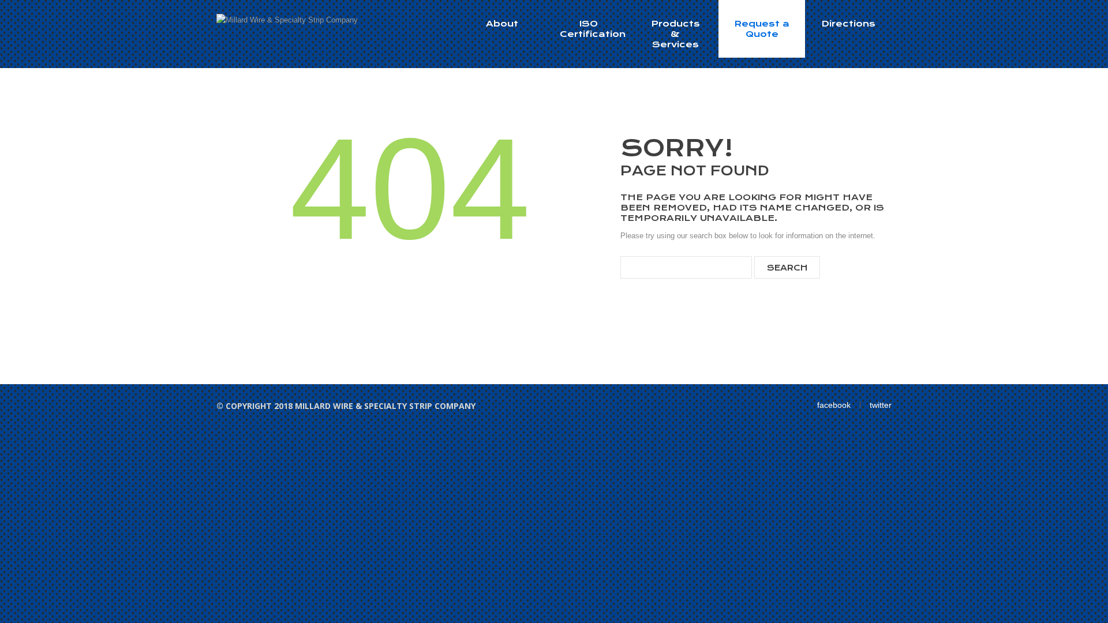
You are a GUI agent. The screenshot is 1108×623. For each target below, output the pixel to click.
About (502, 23)
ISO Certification (593, 28)
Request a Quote (761, 28)
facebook (834, 405)
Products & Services (675, 34)
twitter (881, 405)
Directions (848, 23)
